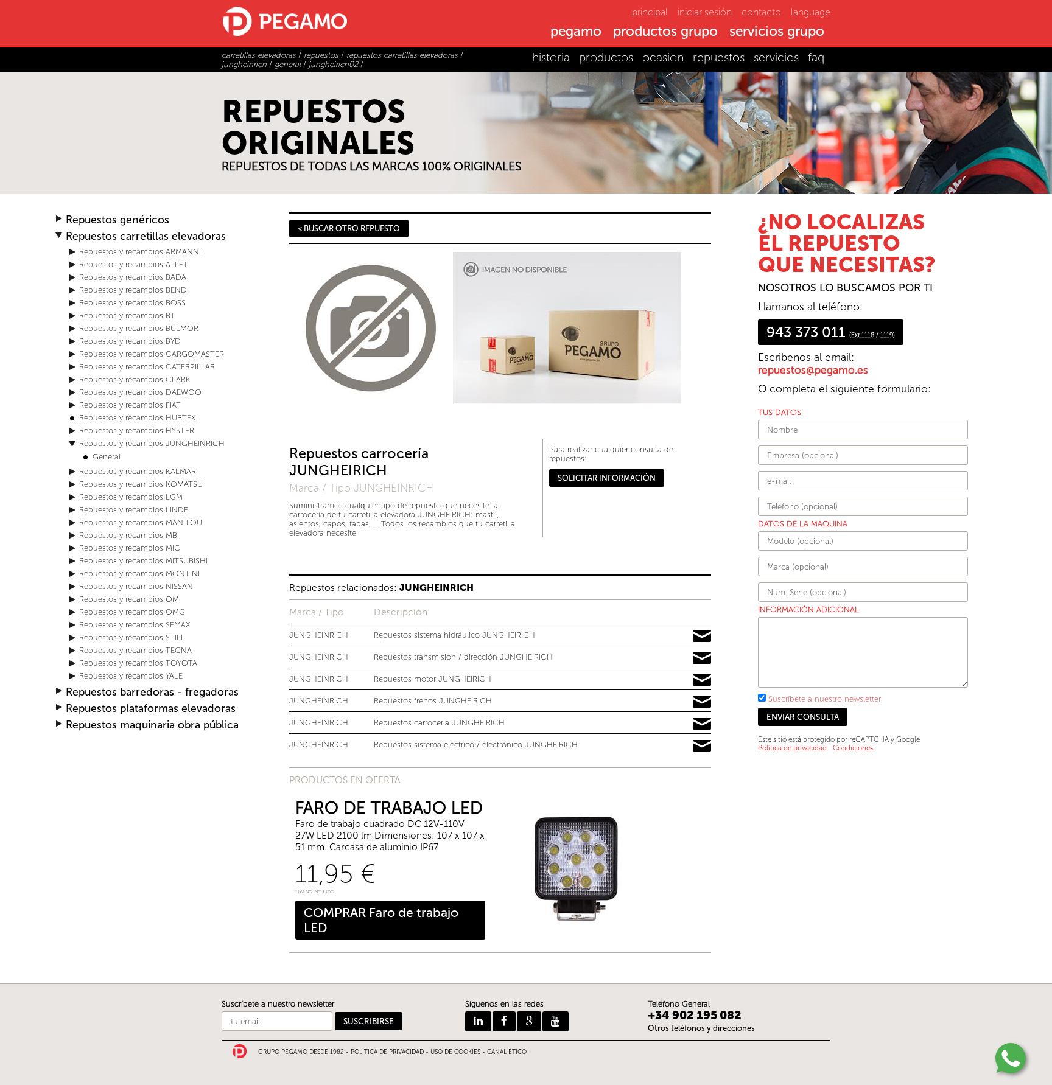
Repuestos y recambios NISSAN (136, 586)
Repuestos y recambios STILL (132, 637)
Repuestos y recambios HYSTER (136, 430)
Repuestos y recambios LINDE (133, 509)
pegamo (575, 32)
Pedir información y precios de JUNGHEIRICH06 (702, 636)
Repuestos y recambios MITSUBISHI (143, 560)
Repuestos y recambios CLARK (135, 379)
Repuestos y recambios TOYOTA (138, 663)
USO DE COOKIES (455, 1052)
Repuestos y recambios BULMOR (138, 328)
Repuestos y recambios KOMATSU (141, 484)
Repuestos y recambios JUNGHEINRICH (152, 443)
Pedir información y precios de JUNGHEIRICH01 (702, 680)
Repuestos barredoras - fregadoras (152, 692)
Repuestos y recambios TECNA (135, 650)
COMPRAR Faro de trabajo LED (381, 920)
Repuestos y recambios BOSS (132, 302)
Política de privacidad (792, 748)
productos (606, 58)
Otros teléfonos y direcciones (701, 1028)
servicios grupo (776, 32)
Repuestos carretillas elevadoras (146, 236)
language (810, 12)
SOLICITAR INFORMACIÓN (607, 478)
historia (551, 58)
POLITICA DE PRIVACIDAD (387, 1052)
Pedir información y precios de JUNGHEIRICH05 (702, 658)
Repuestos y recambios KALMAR (137, 471)
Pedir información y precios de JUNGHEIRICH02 (702, 724)
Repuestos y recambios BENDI (134, 290)
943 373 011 (830, 332)
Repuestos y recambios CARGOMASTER (151, 353)
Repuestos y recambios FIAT (130, 405)
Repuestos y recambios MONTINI (139, 573)
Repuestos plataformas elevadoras (151, 708)
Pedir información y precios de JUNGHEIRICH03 (702, 746)
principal (650, 12)
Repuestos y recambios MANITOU (140, 522)
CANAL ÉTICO (507, 1052)
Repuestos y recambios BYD (130, 341)
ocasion (663, 58)
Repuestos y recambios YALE (131, 675)
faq (816, 58)
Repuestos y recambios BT (127, 315)
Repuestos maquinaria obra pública (152, 725)
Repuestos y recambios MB (128, 535)
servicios (776, 58)
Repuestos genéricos (117, 220)
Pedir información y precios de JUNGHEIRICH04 (702, 702)
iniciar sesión (705, 12)
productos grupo (665, 32)
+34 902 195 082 (695, 1015)
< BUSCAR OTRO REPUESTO (349, 228)
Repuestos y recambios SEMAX (134, 624)
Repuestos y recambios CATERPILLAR (147, 366)
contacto (761, 12)
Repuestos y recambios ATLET (133, 264)
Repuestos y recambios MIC (129, 548)
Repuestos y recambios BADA (132, 277)
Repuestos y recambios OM (129, 599)
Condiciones (853, 748)
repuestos (719, 58)
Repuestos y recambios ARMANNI (140, 251)
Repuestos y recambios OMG (132, 611)
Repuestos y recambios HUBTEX (137, 417)
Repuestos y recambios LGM (131, 496)
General (107, 456)
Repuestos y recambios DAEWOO (140, 392)
